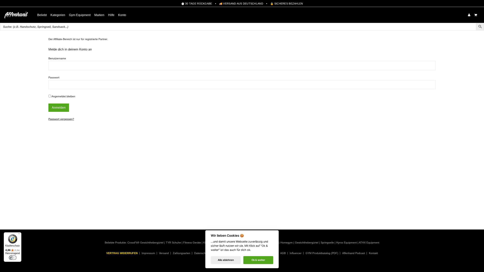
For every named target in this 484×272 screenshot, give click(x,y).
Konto (122, 15)
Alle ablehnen (226, 259)
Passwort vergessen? (61, 119)
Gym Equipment (80, 15)
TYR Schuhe (173, 242)
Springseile (327, 242)
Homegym (286, 242)
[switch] (12, 257)
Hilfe (111, 15)
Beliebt (42, 15)
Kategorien (57, 15)
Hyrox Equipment (346, 242)
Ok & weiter (258, 259)
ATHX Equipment (369, 242)
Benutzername (57, 58)
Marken (99, 15)
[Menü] (19, 234)
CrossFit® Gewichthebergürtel (145, 242)
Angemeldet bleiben (63, 96)
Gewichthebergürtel (306, 242)
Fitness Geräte (192, 242)
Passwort (53, 77)
